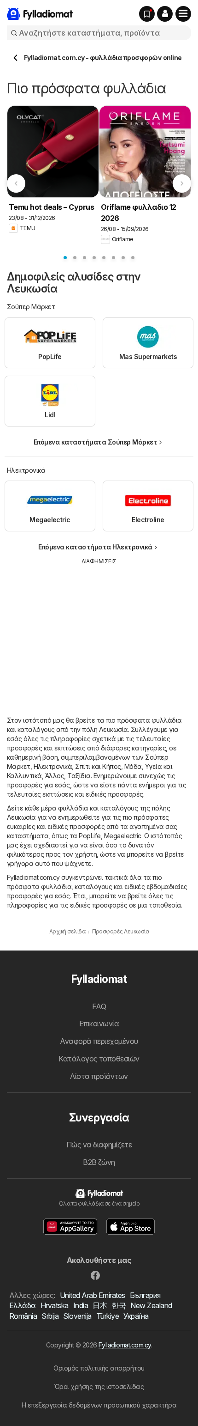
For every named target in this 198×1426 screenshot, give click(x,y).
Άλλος (54, 776)
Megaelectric (122, 836)
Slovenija (77, 1316)
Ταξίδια (78, 776)
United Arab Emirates (92, 1295)
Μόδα (133, 766)
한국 (118, 1305)
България (145, 1295)
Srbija (49, 1316)
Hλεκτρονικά (53, 766)
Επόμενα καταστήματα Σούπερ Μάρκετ (95, 442)
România (23, 1316)
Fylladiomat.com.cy (125, 1345)
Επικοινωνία (99, 1023)
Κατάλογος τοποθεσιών (99, 1058)
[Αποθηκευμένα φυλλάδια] (147, 14)
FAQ (99, 1006)
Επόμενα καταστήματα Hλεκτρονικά (95, 547)
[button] (165, 14)
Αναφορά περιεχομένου (99, 1041)
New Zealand (151, 1305)
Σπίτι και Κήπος (98, 766)
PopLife (89, 836)
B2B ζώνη (99, 1162)
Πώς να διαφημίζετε (99, 1144)
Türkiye (107, 1316)
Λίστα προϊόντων (99, 1076)
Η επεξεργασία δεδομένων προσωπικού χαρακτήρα (99, 1405)
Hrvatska (55, 1305)
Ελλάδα (22, 1305)
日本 (100, 1305)
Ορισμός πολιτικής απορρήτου (98, 1368)
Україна (135, 1316)
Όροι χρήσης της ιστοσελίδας (99, 1386)
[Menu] (183, 14)
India (80, 1305)
